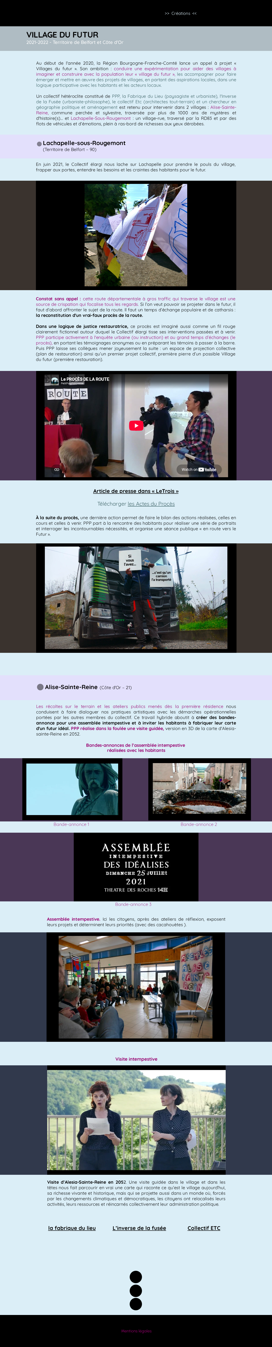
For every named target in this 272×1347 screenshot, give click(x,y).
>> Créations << (181, 13)
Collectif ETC (204, 1228)
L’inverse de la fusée (139, 1228)
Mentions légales (136, 1331)
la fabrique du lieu (72, 1228)
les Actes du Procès (151, 503)
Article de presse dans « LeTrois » (135, 491)
